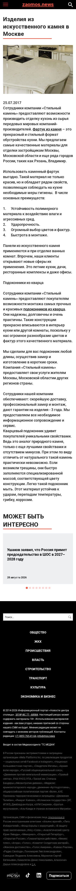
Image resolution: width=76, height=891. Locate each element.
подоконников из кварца (44, 309)
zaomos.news (38, 5)
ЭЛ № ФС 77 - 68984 (26, 714)
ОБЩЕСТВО (38, 632)
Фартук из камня (47, 129)
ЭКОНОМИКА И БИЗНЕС (38, 696)
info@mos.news (46, 736)
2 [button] (30, 588)
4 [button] (36, 588)
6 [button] (43, 588)
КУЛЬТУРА (38, 687)
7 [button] (46, 588)
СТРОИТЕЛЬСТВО (38, 669)
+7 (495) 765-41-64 (25, 736)
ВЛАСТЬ (38, 659)
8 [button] (49, 588)
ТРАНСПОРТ (38, 678)
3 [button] (33, 588)
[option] (38, 558)
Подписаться (59, 875)
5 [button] (40, 588)
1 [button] (27, 588)
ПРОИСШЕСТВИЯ (38, 650)
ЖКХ (38, 641)
